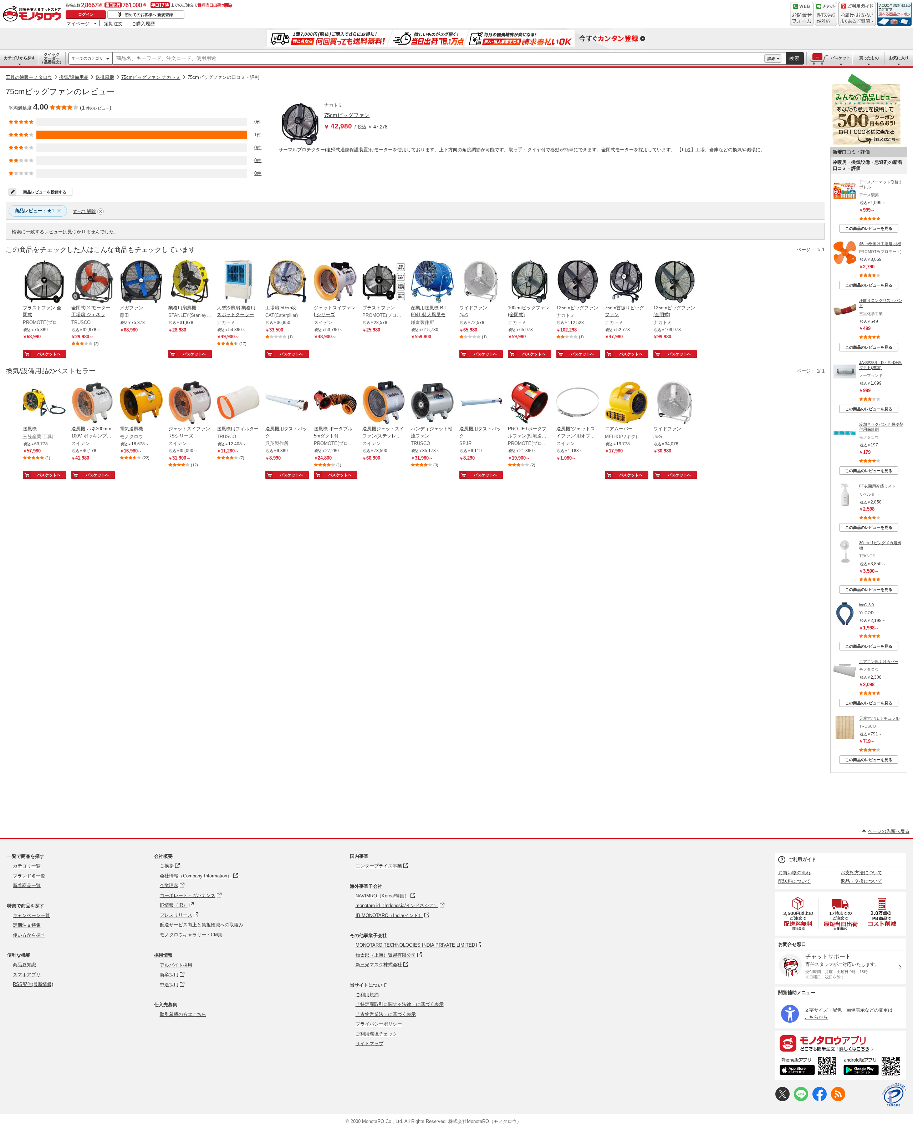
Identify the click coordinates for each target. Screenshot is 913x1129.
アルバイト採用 (176, 965)
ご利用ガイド (802, 859)
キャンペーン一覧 (31, 915)
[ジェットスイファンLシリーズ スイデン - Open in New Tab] (335, 282)
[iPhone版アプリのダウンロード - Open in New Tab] (808, 1067)
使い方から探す (29, 935)
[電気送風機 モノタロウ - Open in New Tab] (141, 403)
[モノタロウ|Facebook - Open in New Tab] (819, 1099)
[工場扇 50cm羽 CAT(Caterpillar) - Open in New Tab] (286, 282)
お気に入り (899, 58)
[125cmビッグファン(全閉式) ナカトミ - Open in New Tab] (674, 282)
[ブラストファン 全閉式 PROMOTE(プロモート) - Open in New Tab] (44, 282)
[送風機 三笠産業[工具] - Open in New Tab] (44, 403)
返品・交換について (861, 881)
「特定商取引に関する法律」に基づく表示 (400, 1004)
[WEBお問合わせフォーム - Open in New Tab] (801, 14)
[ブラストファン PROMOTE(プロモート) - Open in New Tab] (383, 282)
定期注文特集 (27, 925)
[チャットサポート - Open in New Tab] (826, 14)
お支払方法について (861, 872)
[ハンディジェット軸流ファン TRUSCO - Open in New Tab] (432, 403)
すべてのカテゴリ (87, 58)
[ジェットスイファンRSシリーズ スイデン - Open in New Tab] (189, 403)
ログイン (86, 14)
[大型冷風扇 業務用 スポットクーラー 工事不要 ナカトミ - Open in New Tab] (238, 282)
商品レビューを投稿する (44, 192)
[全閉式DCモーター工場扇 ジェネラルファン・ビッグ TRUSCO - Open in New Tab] (92, 282)
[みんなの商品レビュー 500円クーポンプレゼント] (866, 143)
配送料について (794, 881)
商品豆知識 (24, 964)
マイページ (78, 23)
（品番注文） (51, 58)
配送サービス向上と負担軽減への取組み (201, 924)
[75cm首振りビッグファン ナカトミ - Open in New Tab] (626, 282)
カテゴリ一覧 (27, 866)
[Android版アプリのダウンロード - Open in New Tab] (873, 1067)
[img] (33, 14)
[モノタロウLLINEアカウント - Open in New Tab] (801, 1099)
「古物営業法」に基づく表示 (386, 1014)
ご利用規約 (367, 994)
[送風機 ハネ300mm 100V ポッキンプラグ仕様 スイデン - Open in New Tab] (92, 403)
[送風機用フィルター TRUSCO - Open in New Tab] (238, 403)
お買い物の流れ (794, 872)
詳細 (771, 58)
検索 (794, 58)
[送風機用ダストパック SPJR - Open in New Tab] (480, 403)
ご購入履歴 (143, 23)
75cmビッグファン (346, 115)
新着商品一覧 (27, 885)
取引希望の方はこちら (183, 1014)
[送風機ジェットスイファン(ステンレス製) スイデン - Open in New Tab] (383, 403)
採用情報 (163, 955)
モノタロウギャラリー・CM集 (191, 934)
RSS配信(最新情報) (33, 984)
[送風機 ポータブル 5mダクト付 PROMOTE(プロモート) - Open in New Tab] (335, 403)
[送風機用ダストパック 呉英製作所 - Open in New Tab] (286, 403)
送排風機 (105, 77)
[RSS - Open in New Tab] (838, 1099)
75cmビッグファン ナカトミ (150, 77)
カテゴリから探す (19, 58)
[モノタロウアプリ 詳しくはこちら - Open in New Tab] (840, 1043)
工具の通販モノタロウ (29, 77)
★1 (34, 210)
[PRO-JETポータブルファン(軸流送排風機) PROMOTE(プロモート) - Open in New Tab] (529, 403)
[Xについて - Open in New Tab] (782, 1099)
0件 (257, 122)
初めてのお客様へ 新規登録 (149, 14)
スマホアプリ (27, 974)
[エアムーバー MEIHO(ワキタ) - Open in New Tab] (626, 403)
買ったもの (869, 58)
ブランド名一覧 (29, 876)
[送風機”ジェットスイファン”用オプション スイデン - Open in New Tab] (577, 403)
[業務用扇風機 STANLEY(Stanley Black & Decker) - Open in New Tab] (189, 282)
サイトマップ (369, 1043)
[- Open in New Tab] (798, 914)
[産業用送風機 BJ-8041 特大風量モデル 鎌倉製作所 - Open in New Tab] (432, 282)
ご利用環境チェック (376, 1034)
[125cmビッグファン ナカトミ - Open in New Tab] (577, 282)
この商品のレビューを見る (868, 228)
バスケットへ (49, 354)
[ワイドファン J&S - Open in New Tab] (480, 282)
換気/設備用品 (73, 77)
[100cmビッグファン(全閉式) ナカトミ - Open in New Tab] (529, 282)
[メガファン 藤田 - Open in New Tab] (141, 282)
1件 (257, 134)
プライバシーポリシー (379, 1024)
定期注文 (113, 23)
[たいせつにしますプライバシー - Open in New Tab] (894, 1095)
